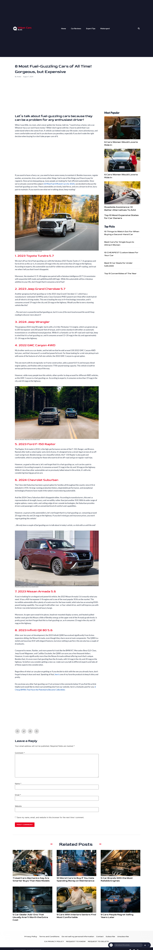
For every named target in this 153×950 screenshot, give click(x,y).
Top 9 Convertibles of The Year (120, 273)
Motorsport (105, 28)
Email (18, 795)
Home (63, 28)
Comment (20, 753)
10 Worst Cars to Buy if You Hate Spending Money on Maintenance (75, 879)
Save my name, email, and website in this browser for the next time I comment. (50, 817)
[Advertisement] (57, 97)
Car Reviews (76, 28)
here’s (57, 674)
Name (18, 783)
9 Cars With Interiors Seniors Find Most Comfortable (76, 916)
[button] (138, 28)
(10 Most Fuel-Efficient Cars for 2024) (59, 184)
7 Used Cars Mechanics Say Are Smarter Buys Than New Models (31, 879)
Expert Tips (90, 28)
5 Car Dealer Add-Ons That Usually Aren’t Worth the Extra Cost (30, 917)
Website (18, 806)
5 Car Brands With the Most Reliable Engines (117, 879)
